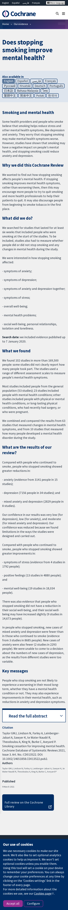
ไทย (45, 91)
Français (36, 2)
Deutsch (40, 86)
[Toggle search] (57, 13)
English (5, 2)
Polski (40, 95)
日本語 (8, 91)
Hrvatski (25, 86)
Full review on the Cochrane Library (24, 804)
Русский (9, 86)
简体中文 (26, 95)
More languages (57, 2)
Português (56, 86)
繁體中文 (10, 95)
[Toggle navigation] (63, 13)
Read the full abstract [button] (28, 716)
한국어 (52, 95)
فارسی (25, 2)
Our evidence (21, 24)
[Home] (20, 13)
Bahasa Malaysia (27, 91)
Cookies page (42, 893)
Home (5, 24)
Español (15, 2)
